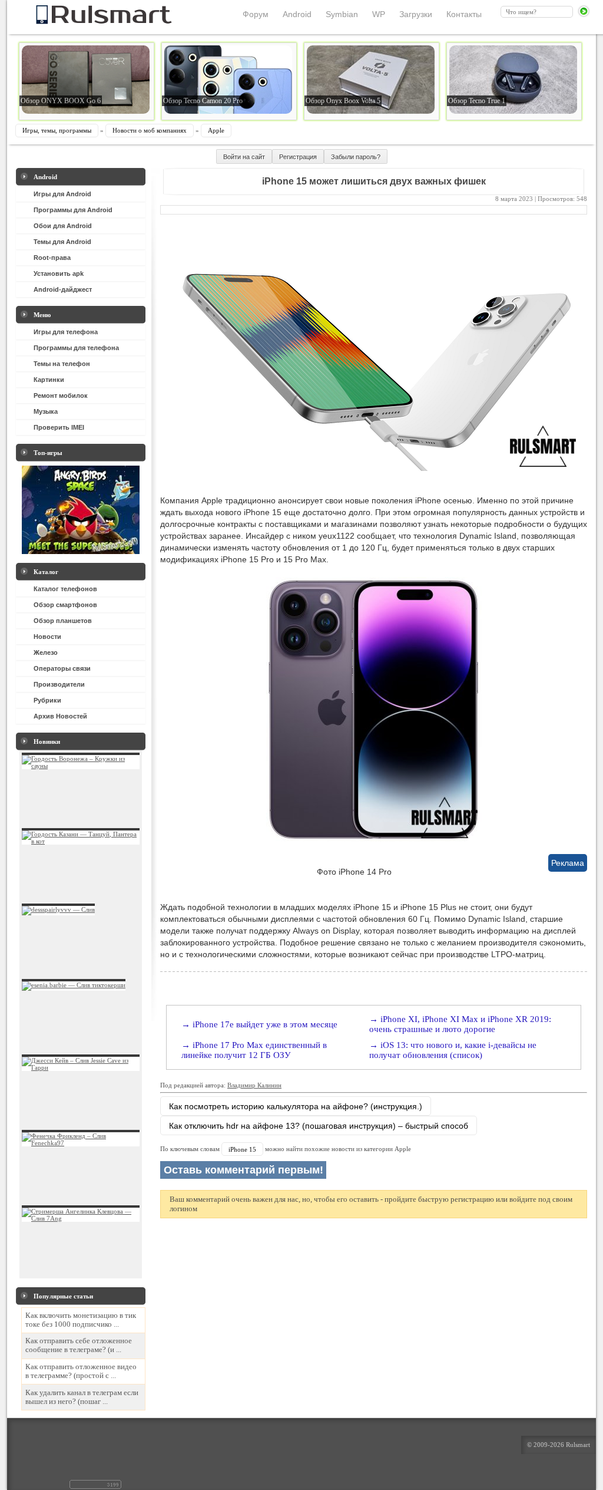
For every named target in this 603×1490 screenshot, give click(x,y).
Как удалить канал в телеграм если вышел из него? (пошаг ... (81, 1397)
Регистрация (298, 156)
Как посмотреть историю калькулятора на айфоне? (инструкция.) (295, 1106)
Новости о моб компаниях (149, 130)
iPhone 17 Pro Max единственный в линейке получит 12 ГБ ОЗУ (254, 1050)
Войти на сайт (244, 156)
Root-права (52, 257)
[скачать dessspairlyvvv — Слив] (58, 909)
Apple (216, 130)
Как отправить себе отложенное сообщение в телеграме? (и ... (78, 1345)
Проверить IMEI (59, 427)
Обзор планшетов (63, 620)
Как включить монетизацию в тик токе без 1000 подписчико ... (80, 1320)
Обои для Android (63, 225)
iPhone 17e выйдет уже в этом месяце (265, 1024)
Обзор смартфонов (65, 604)
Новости (47, 636)
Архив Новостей (60, 716)
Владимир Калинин (254, 1085)
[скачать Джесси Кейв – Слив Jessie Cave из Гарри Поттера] (81, 1067)
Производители (59, 684)
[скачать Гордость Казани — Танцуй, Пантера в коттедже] (81, 841)
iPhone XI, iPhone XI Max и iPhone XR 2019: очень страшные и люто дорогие (460, 1024)
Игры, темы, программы (56, 130)
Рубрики (47, 700)
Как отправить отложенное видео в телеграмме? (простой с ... (81, 1371)
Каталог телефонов (65, 588)
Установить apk (59, 273)
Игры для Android (62, 193)
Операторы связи (62, 668)
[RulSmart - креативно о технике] (84, 20)
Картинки (49, 379)
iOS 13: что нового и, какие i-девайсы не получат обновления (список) (452, 1050)
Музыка (46, 411)
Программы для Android (73, 209)
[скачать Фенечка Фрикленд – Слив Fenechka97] (81, 1142)
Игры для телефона (66, 331)
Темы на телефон (62, 363)
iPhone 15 (242, 1149)
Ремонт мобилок (61, 395)
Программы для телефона (76, 347)
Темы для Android (62, 241)
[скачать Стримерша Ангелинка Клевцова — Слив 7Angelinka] (81, 1218)
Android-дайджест (63, 289)
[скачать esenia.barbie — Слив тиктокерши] (73, 984)
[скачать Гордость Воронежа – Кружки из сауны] (81, 765)
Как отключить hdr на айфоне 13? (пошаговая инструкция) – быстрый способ (318, 1125)
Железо (46, 652)
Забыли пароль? (355, 156)
